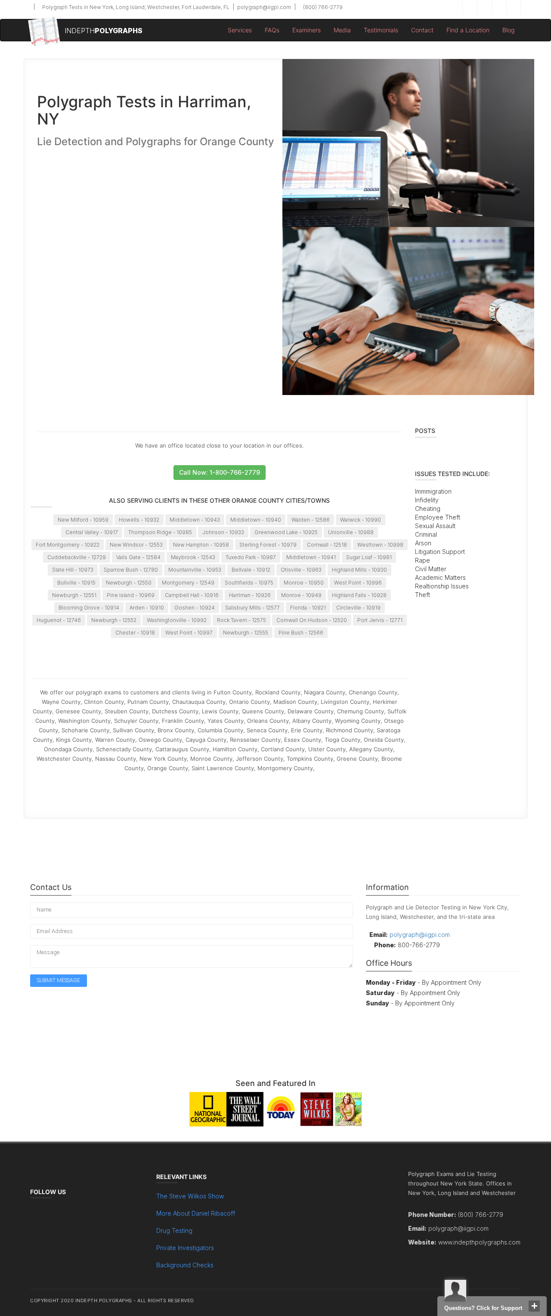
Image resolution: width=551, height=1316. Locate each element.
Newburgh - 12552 (113, 620)
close (534, 1306)
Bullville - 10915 (76, 582)
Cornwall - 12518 (327, 544)
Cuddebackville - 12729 (76, 557)
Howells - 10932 (139, 519)
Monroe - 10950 (304, 582)
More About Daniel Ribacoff (195, 1213)
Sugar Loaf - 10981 (369, 557)
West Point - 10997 (189, 632)
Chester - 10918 (135, 632)
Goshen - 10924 (194, 607)
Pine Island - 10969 (131, 595)
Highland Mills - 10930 (359, 569)
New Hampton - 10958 (201, 544)
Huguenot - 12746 (59, 620)
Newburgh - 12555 (245, 632)
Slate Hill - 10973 (72, 569)
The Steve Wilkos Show (190, 1196)
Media (342, 30)
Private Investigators (185, 1247)
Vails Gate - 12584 (138, 557)
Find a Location (467, 30)
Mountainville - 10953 (194, 569)
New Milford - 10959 (83, 519)
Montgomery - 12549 (188, 582)
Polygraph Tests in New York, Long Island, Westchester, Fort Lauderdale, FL (135, 7)
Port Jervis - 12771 (379, 620)
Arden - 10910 (147, 607)
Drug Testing (174, 1230)
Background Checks (185, 1265)
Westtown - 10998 (380, 544)
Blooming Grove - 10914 (89, 607)
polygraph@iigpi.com (263, 7)
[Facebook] (469, 7)
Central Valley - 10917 (91, 532)
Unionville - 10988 (351, 532)
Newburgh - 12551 (74, 595)
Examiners (306, 30)
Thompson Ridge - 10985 (160, 532)
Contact (422, 30)
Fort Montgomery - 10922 (67, 544)
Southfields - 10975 (249, 582)
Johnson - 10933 (223, 532)
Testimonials (381, 30)
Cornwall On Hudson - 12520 (311, 620)
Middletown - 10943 (195, 519)
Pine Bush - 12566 (301, 632)
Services (240, 30)
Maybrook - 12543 (193, 557)
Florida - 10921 (308, 607)
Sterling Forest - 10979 (268, 544)
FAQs (272, 30)
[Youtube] (513, 7)
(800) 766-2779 (322, 7)
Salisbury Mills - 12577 (252, 607)
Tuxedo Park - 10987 (251, 557)
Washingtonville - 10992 (177, 620)
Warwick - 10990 (360, 519)
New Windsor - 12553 (136, 544)
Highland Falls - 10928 (359, 595)
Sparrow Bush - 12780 (131, 569)
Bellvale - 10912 (251, 569)
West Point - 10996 (358, 582)
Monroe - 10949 (301, 595)
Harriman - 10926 (250, 595)
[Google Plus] (499, 7)
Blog (508, 30)
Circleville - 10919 (358, 607)
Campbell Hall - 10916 (192, 595)
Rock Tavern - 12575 (241, 620)
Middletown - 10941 (311, 557)
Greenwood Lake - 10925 (286, 532)
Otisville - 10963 (301, 569)
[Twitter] (484, 7)
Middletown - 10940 (255, 519)
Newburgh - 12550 (129, 582)
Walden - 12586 (310, 519)
